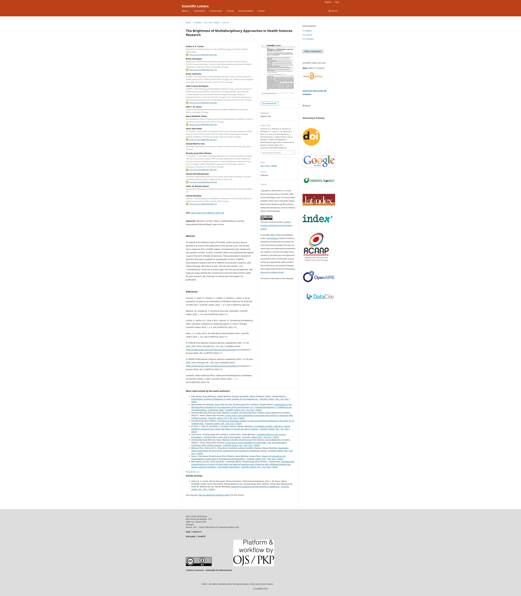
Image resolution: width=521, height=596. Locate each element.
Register (328, 2)
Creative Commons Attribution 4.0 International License (276, 225)
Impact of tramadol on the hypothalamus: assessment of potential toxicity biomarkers (238, 457)
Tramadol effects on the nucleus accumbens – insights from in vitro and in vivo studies (238, 435)
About (185, 11)
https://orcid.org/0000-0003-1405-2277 (203, 140)
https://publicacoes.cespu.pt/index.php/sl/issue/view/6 (211, 366)
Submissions (199, 11)
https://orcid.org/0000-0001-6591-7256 (203, 55)
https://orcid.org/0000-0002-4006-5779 (203, 204)
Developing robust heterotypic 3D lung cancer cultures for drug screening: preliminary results (240, 449)
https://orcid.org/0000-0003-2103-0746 (203, 182)
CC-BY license (272, 238)
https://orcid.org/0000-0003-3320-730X (203, 125)
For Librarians (308, 39)
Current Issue (216, 11)
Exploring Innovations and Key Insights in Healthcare (255, 486)
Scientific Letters (195, 6)
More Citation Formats (271, 152)
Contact (261, 11)
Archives (230, 11)
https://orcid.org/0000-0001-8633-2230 (203, 103)
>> (198, 471)
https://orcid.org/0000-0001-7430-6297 (203, 170)
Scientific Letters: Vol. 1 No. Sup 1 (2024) (243, 410)
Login (337, 2)
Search (334, 11)
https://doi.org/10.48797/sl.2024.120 (207, 213)
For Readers (307, 30)
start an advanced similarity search (214, 495)
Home (188, 22)
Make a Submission (312, 51)
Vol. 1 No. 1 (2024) (211, 22)
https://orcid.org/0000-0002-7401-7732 (203, 70)
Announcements (246, 11)
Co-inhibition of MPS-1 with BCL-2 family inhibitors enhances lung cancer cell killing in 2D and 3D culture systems (240, 427)
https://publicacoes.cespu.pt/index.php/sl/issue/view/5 (211, 349)
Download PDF (270, 103)
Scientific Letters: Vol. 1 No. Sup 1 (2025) (223, 423)
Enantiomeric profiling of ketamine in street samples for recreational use (224, 399)
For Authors (307, 35)
